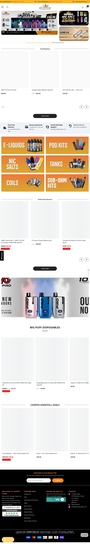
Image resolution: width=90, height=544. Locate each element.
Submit (57, 480)
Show (2, 256)
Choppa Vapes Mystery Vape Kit (42, 90)
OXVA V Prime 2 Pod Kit (8, 90)
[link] (12, 128)
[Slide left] (81, 107)
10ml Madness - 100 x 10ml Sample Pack (15, 453)
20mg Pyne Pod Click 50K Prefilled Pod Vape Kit (16, 384)
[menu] (2, 7)
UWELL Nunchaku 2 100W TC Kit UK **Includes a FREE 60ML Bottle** (12, 241)
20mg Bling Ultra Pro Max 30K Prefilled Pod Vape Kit (50, 384)
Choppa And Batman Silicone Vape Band (74, 241)
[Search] (7, 7)
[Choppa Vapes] (22, 145)
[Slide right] (86, 107)
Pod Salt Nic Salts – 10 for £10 (72, 90)
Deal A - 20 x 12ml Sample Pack (46, 453)
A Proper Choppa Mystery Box (42, 240)
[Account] (83, 7)
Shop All (45, 330)
